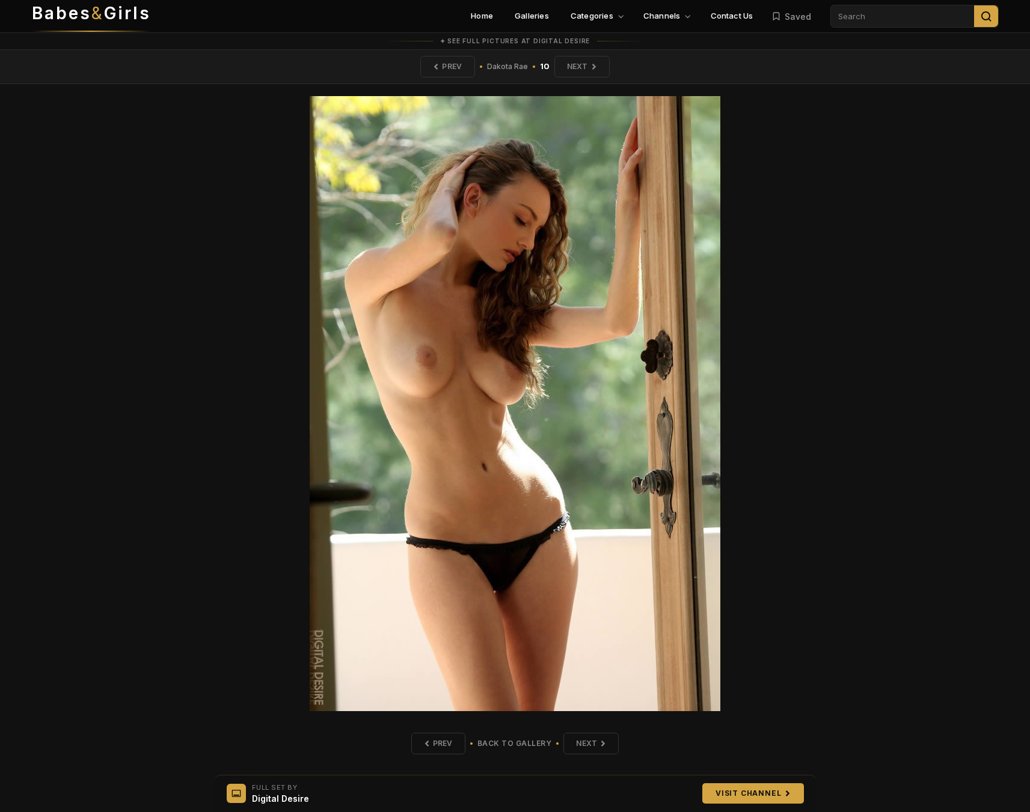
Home (482, 15)
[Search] (986, 16)
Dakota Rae (507, 66)
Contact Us (732, 15)
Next (577, 66)
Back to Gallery (514, 743)
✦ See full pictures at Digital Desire (515, 40)
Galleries (532, 15)
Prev (452, 66)
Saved (798, 16)
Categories (592, 15)
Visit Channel (748, 793)
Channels (662, 15)
